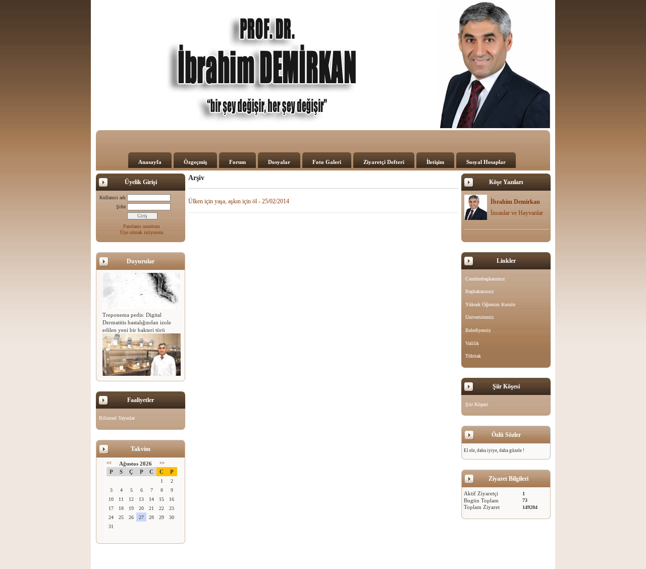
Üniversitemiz (479, 317)
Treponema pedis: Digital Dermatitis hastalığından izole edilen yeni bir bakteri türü (136, 320)
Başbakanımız (479, 291)
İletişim (435, 162)
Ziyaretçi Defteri (383, 162)
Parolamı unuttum (141, 226)
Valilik (472, 343)
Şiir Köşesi (476, 404)
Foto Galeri (326, 162)
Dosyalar (279, 162)
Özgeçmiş (195, 162)
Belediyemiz (478, 330)
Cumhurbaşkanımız (485, 278)
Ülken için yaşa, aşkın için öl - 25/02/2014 (238, 201)
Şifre (121, 206)
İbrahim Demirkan (515, 201)
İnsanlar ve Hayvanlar (517, 212)
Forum (237, 162)
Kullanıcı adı (112, 197)
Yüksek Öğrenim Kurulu (490, 304)
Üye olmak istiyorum (142, 232)
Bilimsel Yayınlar (117, 418)
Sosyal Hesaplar (486, 162)
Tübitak (473, 356)
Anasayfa (150, 162)
